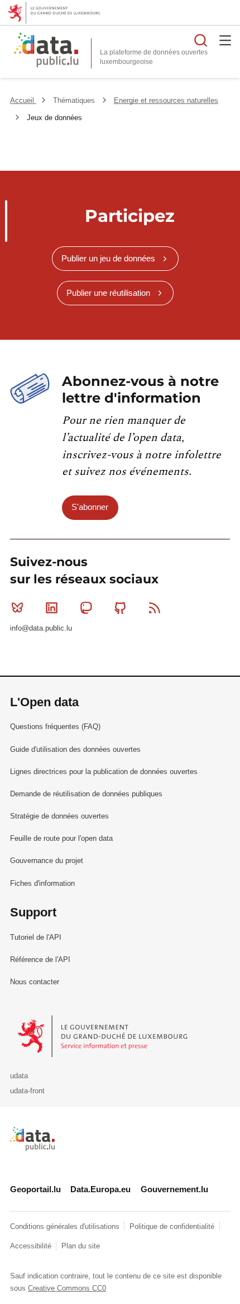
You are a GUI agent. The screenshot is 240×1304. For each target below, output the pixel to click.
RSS (154, 608)
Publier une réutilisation (108, 293)
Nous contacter (34, 982)
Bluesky (17, 608)
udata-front (27, 1091)
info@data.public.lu (41, 628)
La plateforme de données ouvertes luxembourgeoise (154, 57)
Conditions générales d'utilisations (66, 1226)
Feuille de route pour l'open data (61, 838)
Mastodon (86, 608)
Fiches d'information (42, 883)
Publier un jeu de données (108, 258)
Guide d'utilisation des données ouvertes (75, 749)
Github (120, 608)
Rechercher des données (201, 40)
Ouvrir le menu (225, 40)
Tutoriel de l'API (35, 937)
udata (19, 1076)
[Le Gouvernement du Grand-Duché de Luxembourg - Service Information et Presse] (104, 1036)
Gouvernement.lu (174, 1189)
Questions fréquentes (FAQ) (55, 726)
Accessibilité (32, 1246)
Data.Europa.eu (100, 1189)
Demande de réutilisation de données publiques (86, 794)
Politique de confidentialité (173, 1226)
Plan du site (80, 1246)
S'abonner (89, 507)
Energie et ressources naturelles (166, 100)
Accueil (23, 100)
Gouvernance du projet (46, 860)
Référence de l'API (40, 959)
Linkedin (51, 608)
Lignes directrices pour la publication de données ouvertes (104, 771)
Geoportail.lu (35, 1189)
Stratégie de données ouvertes (59, 816)
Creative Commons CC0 (67, 1288)
